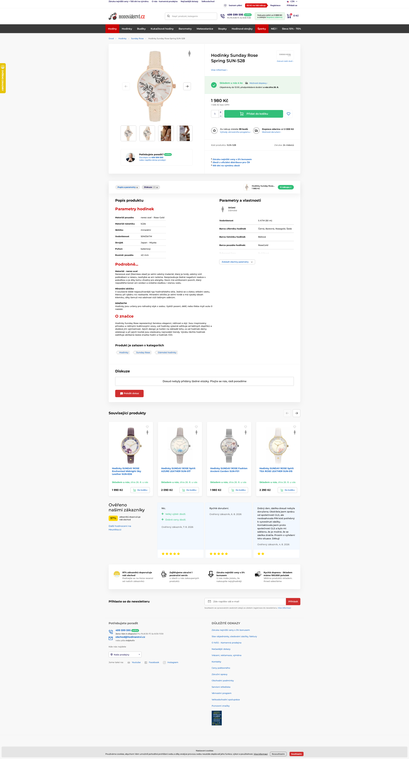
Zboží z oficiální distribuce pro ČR (231, 162)
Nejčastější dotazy (189, 1)
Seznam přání (235, 5)
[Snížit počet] (221, 116)
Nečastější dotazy (221, 649)
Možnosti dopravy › (259, 83)
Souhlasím (296, 754)
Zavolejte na (151, 157)
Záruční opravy (219, 674)
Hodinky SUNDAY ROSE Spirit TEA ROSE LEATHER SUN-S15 (276, 470)
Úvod (111, 38)
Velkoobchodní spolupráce (226, 699)
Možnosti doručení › (271, 132)
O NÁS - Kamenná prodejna (226, 642)
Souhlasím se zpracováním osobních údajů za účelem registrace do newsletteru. (247, 608)
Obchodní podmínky (223, 680)
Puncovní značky (221, 705)
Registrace (275, 5)
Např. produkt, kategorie (185, 16)
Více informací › (219, 70)
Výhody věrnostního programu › (235, 132)
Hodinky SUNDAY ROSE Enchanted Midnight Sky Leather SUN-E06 (126, 471)
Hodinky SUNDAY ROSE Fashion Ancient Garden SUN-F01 (228, 470)
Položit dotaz (131, 393)
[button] (187, 86)
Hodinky (122, 38)
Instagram (172, 662)
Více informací (284, 608)
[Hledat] (168, 16)
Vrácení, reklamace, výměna (226, 655)
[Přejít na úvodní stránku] (127, 16)
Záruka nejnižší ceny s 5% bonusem (232, 159)
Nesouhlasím (278, 754)
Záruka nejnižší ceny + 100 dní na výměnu (129, 1)
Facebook (154, 662)
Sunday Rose (137, 38)
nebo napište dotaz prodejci (152, 160)
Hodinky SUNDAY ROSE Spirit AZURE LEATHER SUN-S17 (178, 470)
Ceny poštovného (221, 668)
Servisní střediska (221, 687)
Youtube (136, 662)
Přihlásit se (292, 5)
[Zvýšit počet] (221, 112)
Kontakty (216, 661)
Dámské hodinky (167, 352)
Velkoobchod (207, 1)
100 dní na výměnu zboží (226, 165)
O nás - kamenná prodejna (164, 1)
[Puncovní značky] (217, 717)
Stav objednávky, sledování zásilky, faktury (234, 636)
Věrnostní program (222, 693)
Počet (215, 114)
